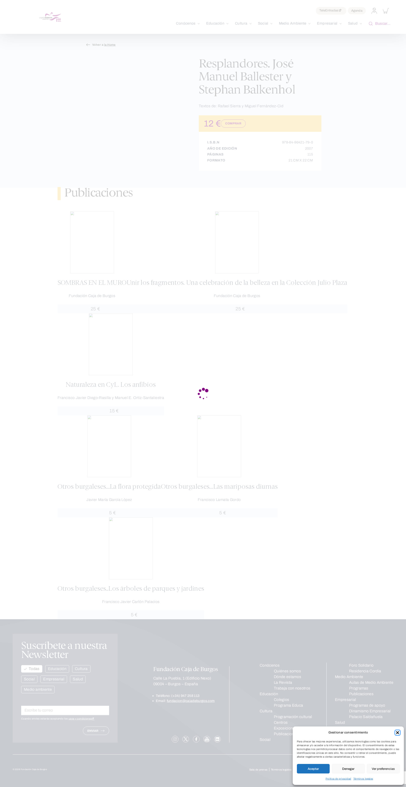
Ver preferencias (383, 768)
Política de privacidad (338, 778)
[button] (397, 733)
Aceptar (313, 768)
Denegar (348, 768)
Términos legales (363, 778)
